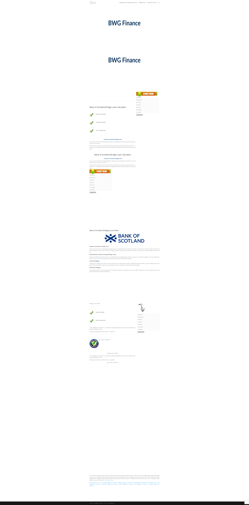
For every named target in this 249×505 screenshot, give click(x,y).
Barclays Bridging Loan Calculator (125, 482)
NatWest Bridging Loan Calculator (126, 484)
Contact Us (94, 400)
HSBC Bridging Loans (151, 482)
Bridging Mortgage (117, 96)
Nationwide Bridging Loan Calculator (109, 484)
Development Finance (152, 2)
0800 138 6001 (124, 63)
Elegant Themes (99, 503)
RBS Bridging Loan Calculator (141, 484)
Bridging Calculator (127, 96)
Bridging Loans (142, 2)
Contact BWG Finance (109, 480)
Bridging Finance (107, 96)
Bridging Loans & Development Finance (128, 2)
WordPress (111, 503)
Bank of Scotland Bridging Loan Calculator (108, 482)
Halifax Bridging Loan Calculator (139, 482)
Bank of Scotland (97, 258)
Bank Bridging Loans (93, 482)
